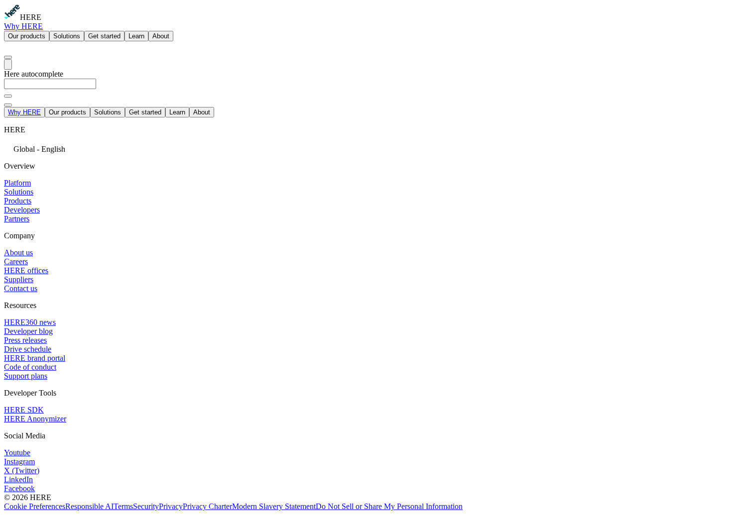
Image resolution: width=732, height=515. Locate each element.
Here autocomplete (33, 74)
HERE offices (26, 270)
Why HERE (23, 26)
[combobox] (366, 88)
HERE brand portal (34, 358)
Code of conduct (30, 367)
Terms (123, 506)
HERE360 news (30, 322)
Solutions (66, 36)
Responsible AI (89, 506)
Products (17, 201)
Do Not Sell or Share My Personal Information (389, 506)
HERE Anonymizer (35, 418)
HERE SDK (24, 410)
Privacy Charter (207, 506)
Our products (26, 36)
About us (18, 252)
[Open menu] (8, 64)
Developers (22, 210)
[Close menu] (8, 104)
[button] (366, 148)
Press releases (25, 340)
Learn (136, 36)
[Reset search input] (8, 96)
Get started (104, 36)
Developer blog (28, 331)
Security (146, 506)
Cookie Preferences (34, 506)
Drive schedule (27, 349)
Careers (16, 261)
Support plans (25, 376)
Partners (16, 218)
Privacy (171, 506)
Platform (17, 183)
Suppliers (18, 279)
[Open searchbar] (8, 57)
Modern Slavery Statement (274, 506)
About (160, 36)
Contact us (20, 288)
